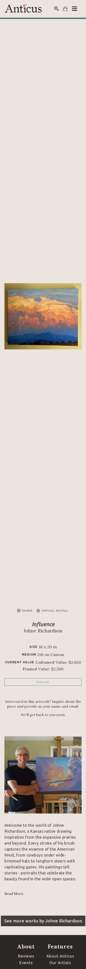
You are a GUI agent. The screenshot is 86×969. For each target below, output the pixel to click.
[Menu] (74, 8)
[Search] (56, 8)
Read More (13, 893)
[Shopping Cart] (65, 8)
